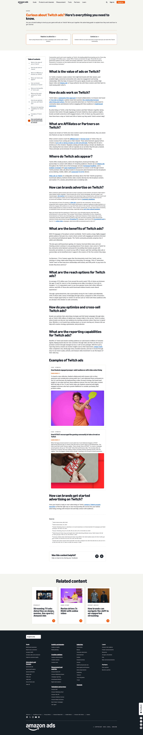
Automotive (79, 647)
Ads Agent (53, 704)
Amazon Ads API (55, 694)
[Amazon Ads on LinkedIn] (27, 717)
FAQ (103, 657)
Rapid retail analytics (56, 681)
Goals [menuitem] (27, 644)
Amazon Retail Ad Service (57, 699)
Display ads (28, 674)
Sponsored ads (29, 666)
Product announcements (108, 649)
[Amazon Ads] (22, 2)
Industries (80, 644)
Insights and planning (57, 644)
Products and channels (46, 2)
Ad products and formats (31, 663)
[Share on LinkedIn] (141, 724)
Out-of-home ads (30, 681)
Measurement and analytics (56, 668)
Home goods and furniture (83, 667)
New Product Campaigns (57, 702)
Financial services (81, 659)
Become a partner (106, 669)
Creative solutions (56, 654)
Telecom (79, 674)
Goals (34, 2)
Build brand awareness (31, 647)
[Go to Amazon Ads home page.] (40, 727)
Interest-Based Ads (58, 714)
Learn (84, 2)
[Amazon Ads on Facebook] (39, 717)
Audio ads (28, 679)
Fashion (78, 657)
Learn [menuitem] (104, 644)
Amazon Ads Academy (107, 647)
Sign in (112, 2)
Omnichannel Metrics (56, 679)
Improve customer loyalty (32, 657)
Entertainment (80, 654)
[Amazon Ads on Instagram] (33, 717)
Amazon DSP (54, 689)
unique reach (98, 346)
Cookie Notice (68, 714)
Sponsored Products (31, 669)
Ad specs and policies (107, 654)
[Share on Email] (141, 728)
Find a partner (105, 667)
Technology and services (58, 687)
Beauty (78, 649)
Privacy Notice (47, 714)
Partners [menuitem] (105, 665)
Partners (77, 2)
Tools (70, 2)
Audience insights (55, 647)
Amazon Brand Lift (55, 671)
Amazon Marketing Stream (57, 674)
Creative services (55, 659)
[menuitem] (33, 674)
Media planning (54, 649)
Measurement (61, 2)
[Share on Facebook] (141, 718)
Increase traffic (29, 652)
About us (28, 714)
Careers (88, 714)
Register (120, 2)
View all (28, 684)
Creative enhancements (57, 657)
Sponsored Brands (30, 671)
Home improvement (81, 669)
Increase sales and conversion (33, 654)
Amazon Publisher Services (57, 697)
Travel (78, 680)
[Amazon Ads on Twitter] (30, 717)
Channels (79, 685)
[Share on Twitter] (141, 721)
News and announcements (108, 659)
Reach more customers (31, 649)
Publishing (79, 672)
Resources (104, 652)
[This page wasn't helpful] (97, 556)
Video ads (28, 676)
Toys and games (81, 677)
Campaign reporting (56, 676)
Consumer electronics (82, 652)
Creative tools (54, 662)
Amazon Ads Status (79, 714)
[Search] (106, 2)
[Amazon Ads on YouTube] (36, 717)
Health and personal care (82, 664)
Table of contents (34, 59)
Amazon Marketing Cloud (57, 692)
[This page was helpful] (101, 556)
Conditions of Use (37, 714)
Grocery (78, 662)
